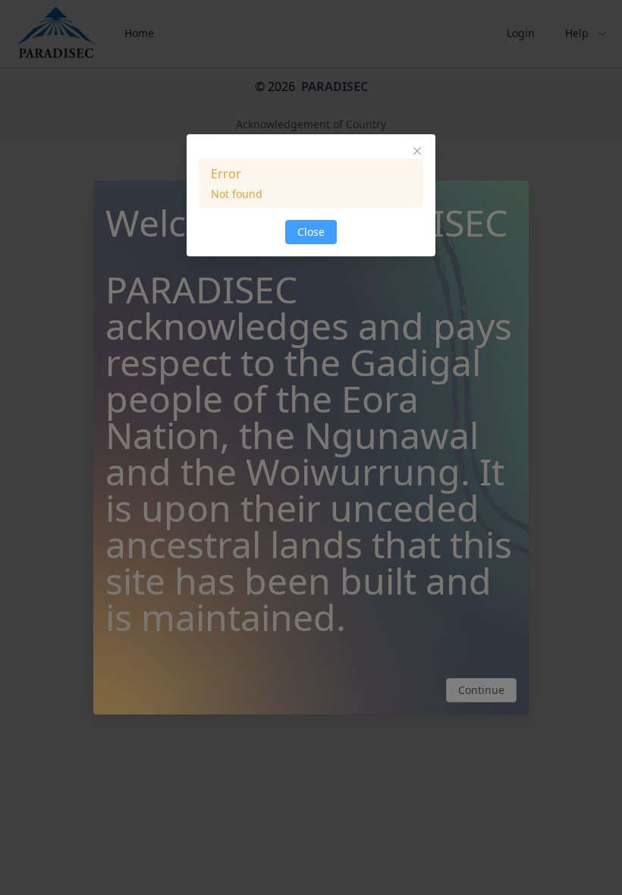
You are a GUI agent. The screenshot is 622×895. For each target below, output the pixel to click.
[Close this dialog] (417, 152)
